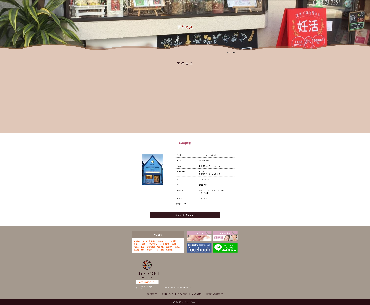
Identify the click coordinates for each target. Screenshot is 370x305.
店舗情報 (137, 241)
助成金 (174, 244)
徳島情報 (160, 247)
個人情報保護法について (215, 294)
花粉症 (136, 250)
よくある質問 (164, 244)
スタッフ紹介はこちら (184, 215)
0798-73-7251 (148, 282)
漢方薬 (177, 247)
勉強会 (136, 247)
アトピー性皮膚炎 (149, 241)
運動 (162, 250)
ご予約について (152, 294)
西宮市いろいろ (152, 250)
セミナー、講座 (139, 244)
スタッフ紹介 (182, 294)
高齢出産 (169, 250)
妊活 (142, 247)
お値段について (167, 294)
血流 (142, 250)
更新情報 (169, 247)
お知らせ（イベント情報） (167, 241)
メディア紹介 (152, 244)
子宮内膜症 (151, 247)
